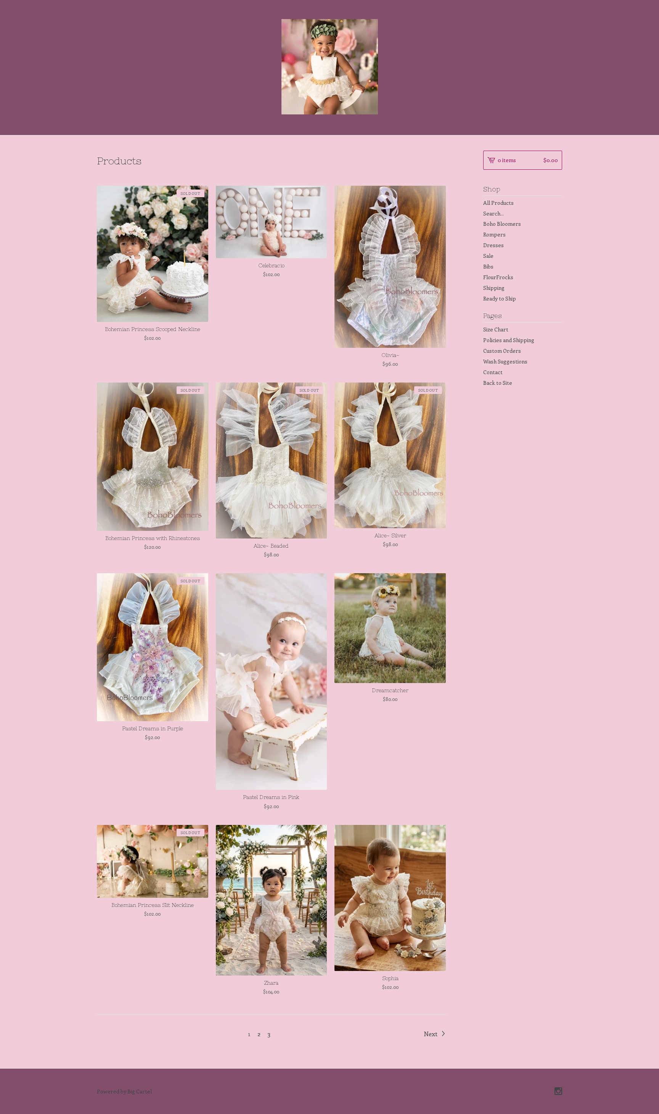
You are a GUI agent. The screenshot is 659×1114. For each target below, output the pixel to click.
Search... (493, 213)
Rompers (494, 234)
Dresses (493, 245)
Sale (488, 255)
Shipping (494, 287)
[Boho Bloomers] (329, 66)
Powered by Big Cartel (124, 1091)
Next (431, 1034)
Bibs (488, 266)
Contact (493, 372)
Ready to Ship (499, 298)
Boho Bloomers (502, 223)
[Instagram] (558, 1091)
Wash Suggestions (505, 361)
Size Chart (495, 329)
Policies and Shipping (508, 340)
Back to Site (497, 382)
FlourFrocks (498, 277)
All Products (498, 202)
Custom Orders (502, 350)
